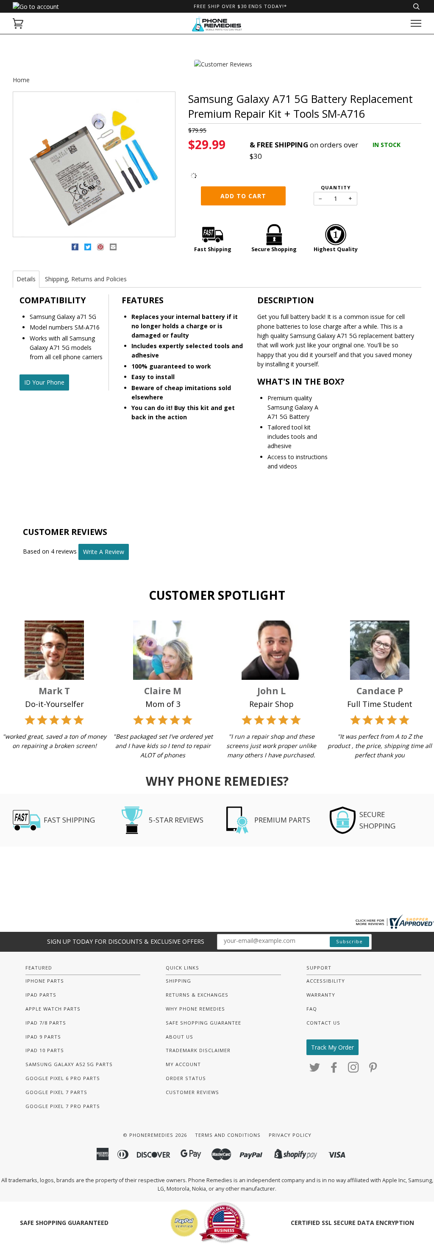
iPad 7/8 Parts (45, 1023)
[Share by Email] (113, 248)
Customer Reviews (192, 1092)
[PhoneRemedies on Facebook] (334, 1070)
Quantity (336, 187)
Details (26, 279)
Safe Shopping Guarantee (203, 1023)
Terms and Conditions (228, 1135)
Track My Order (332, 1047)
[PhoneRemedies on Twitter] (314, 1070)
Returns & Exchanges (197, 995)
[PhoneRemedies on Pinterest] (373, 1070)
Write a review (103, 552)
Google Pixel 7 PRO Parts (62, 1106)
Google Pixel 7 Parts (56, 1092)
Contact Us (323, 1023)
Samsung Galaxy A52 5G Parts (69, 1064)
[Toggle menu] (416, 23)
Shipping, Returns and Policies (86, 279)
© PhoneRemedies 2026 (155, 1135)
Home (21, 80)
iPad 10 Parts (44, 1050)
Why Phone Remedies (195, 1009)
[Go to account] (36, 7)
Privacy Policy (290, 1135)
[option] (94, 165)
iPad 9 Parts (43, 1036)
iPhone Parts (44, 981)
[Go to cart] (18, 23)
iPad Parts (40, 995)
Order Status (186, 1078)
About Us (179, 1036)
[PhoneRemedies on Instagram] (353, 1070)
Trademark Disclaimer (198, 1050)
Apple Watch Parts (53, 1009)
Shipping (178, 981)
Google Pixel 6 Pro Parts (62, 1078)
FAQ (311, 1009)
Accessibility (325, 981)
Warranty (320, 995)
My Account (183, 1064)
